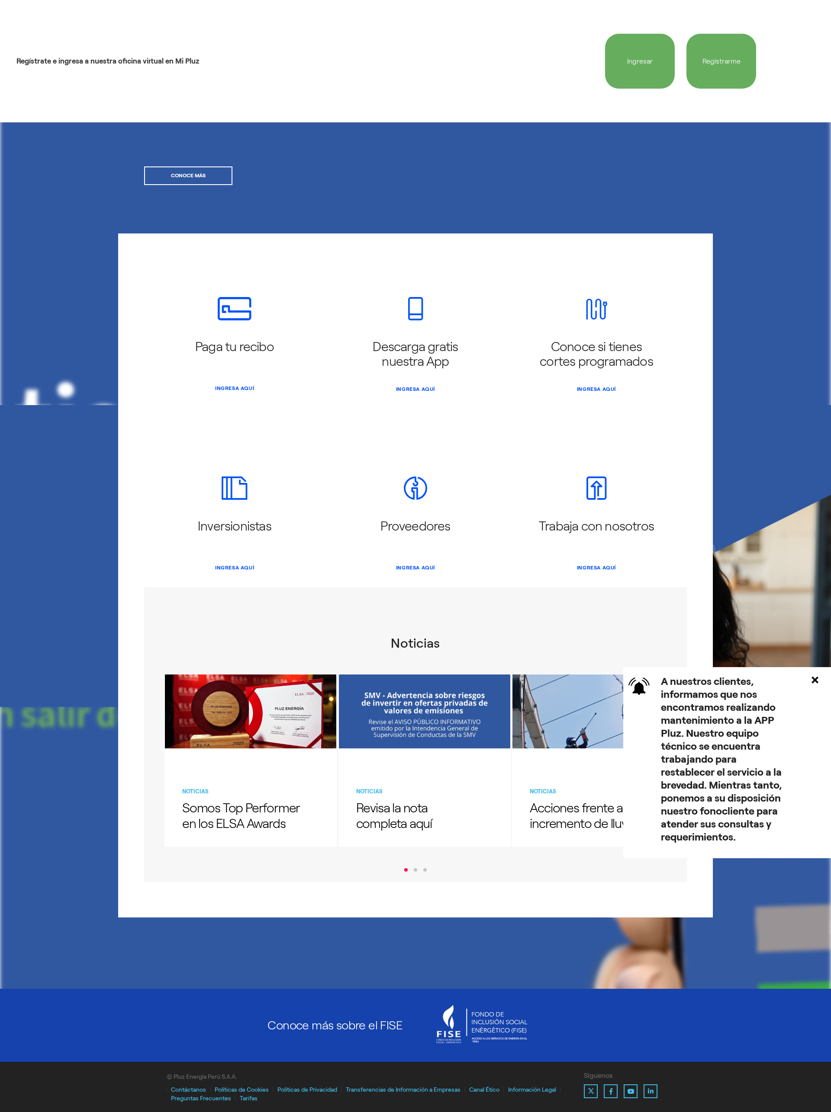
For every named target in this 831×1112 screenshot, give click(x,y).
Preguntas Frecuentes (201, 1098)
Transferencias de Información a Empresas (403, 1089)
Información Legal (532, 1089)
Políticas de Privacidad (307, 1089)
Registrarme (721, 61)
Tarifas (249, 1098)
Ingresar (640, 61)
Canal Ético (484, 1089)
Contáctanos (188, 1089)
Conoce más (188, 176)
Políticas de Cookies (242, 1089)
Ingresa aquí (234, 388)
